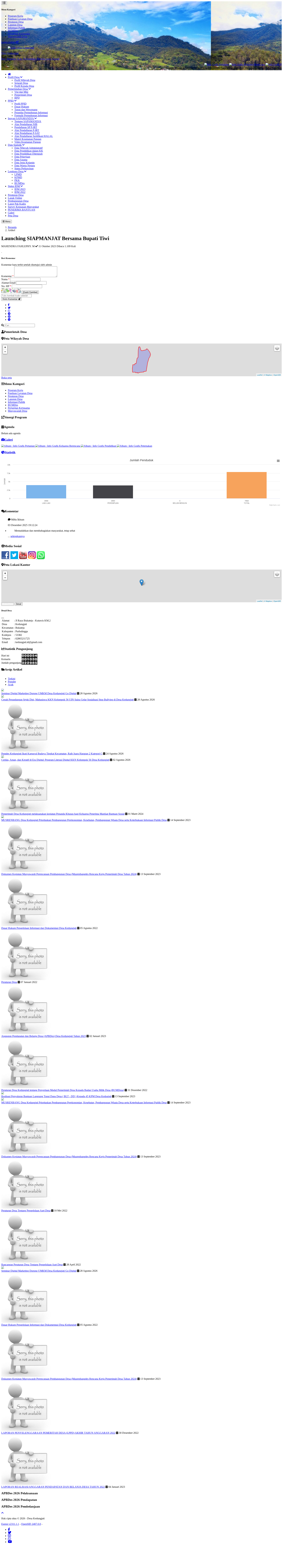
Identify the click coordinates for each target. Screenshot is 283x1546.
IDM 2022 (19, 192)
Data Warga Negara (24, 165)
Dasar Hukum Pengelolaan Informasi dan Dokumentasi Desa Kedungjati (38, 928)
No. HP (6, 286)
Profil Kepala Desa (24, 86)
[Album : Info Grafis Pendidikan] (99, 446)
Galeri (11, 212)
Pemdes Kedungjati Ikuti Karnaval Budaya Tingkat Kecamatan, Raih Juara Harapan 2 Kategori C (51, 753)
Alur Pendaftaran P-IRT (26, 130)
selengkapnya (17, 522)
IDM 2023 (19, 189)
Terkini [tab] (11, 678)
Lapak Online (15, 198)
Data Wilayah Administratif (28, 147)
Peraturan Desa (16, 21)
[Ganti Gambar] (30, 292)
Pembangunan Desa (18, 201)
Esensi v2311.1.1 (10, 1524)
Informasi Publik (16, 27)
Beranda (12, 227)
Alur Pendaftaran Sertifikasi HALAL (33, 136)
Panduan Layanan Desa (20, 19)
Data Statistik (15, 145)
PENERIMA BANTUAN (21, 209)
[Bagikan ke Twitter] (9, 307)
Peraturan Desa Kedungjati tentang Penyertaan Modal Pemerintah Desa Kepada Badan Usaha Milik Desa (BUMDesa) (62, 1090)
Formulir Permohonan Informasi (31, 115)
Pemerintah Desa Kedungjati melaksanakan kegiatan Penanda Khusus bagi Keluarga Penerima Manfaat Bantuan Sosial (62, 813)
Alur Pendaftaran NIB (25, 124)
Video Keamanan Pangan (27, 142)
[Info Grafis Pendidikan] (250, 64)
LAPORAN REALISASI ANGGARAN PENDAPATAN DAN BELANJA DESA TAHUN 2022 (53, 1486)
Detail (18, 604)
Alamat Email (8, 282)
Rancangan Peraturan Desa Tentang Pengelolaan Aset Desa (32, 1264)
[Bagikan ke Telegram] (9, 313)
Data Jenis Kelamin (24, 162)
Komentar (7, 276)
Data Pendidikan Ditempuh (28, 153)
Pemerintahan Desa (18, 89)
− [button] (5, 351)
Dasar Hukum (21, 106)
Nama (5, 279)
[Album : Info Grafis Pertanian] (18, 446)
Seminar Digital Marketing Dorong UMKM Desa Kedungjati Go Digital (38, 693)
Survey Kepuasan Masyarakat (23, 206)
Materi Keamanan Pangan (27, 139)
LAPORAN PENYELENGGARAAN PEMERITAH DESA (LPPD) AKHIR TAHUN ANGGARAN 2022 (58, 1432)
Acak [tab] (10, 684)
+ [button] (5, 347)
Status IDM (14, 186)
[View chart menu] (278, 461)
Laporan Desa (15, 24)
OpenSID (277, 374)
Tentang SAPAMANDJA (27, 121)
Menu (7, 221)
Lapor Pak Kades (17, 203)
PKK (17, 180)
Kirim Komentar (10, 299)
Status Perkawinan (24, 168)
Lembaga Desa (16, 171)
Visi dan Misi (21, 92)
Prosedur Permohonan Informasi (31, 112)
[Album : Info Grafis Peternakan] (134, 446)
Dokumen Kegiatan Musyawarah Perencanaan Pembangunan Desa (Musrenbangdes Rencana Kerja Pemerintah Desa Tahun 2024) (69, 874)
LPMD (18, 174)
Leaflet (259, 374)
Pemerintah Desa (23, 94)
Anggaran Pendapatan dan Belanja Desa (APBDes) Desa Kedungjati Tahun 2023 (43, 1036)
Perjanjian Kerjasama (19, 33)
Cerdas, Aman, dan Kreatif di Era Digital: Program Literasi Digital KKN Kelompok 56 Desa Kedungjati (55, 759)
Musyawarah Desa (17, 36)
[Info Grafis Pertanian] (188, 64)
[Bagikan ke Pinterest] (9, 316)
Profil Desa (14, 77)
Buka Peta (8, 604)
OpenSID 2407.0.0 (31, 1524)
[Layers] (277, 348)
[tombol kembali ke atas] (2, 1512)
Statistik (10, 452)
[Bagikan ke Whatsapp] (9, 310)
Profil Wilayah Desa (24, 80)
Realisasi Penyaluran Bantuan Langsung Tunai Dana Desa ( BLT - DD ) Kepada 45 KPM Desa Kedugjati (56, 1096)
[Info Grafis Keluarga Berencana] (219, 64)
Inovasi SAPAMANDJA (21, 118)
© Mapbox (268, 374)
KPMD (18, 177)
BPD (17, 97)
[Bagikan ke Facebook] (8, 304)
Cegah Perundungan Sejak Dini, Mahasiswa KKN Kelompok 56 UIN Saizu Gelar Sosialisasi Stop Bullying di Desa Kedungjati (67, 699)
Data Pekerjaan (22, 156)
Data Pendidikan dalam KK (28, 150)
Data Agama (20, 159)
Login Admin (8, 42)
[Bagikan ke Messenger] (9, 319)
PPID (11, 100)
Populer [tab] (12, 681)
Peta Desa (13, 215)
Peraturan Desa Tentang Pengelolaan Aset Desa (25, 1210)
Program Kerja (15, 16)
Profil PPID (20, 103)
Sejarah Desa (21, 83)
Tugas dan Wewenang (25, 109)
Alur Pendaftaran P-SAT (27, 133)
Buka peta (6, 377)
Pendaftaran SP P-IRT (25, 127)
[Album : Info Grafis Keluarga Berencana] (58, 446)
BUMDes (13, 30)
